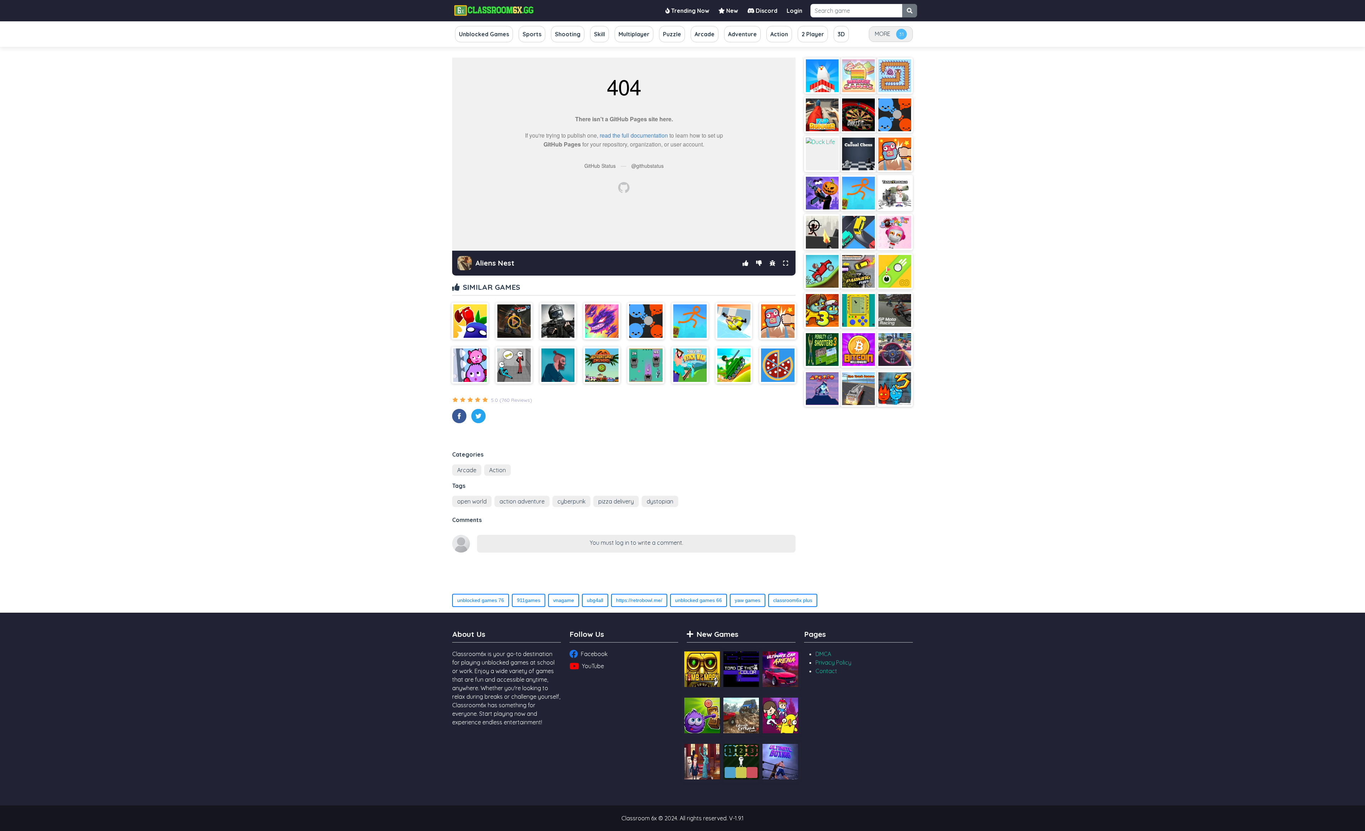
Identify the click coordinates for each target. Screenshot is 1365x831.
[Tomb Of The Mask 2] (702, 669)
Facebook (594, 653)
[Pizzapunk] (777, 365)
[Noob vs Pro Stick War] (689, 365)
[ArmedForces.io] (558, 321)
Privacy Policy (833, 662)
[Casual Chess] (858, 154)
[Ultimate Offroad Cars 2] (741, 715)
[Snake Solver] (895, 76)
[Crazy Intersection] (858, 232)
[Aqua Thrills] (734, 321)
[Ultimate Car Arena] (780, 669)
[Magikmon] (601, 321)
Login (794, 10)
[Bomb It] (895, 232)
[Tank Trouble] (895, 193)
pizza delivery (616, 501)
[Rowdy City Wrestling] (777, 321)
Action (497, 470)
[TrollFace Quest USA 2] (702, 761)
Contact (826, 671)
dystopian (660, 501)
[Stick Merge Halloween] (822, 193)
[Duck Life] (822, 154)
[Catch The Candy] (702, 715)
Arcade (466, 470)
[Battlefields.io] (645, 365)
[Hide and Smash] (469, 321)
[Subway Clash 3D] (514, 321)
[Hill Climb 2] (822, 271)
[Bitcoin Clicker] (858, 349)
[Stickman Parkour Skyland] (689, 321)
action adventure (522, 501)
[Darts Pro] (858, 115)
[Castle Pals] (780, 715)
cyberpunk (571, 501)
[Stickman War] (822, 232)
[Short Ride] (558, 365)
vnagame (563, 600)
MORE (882, 33)
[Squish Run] (469, 365)
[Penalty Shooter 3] (822, 349)
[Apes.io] (822, 389)
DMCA (823, 653)
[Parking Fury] (858, 271)
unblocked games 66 (698, 600)
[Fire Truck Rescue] (858, 389)
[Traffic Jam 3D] (895, 349)
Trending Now (689, 10)
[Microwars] (645, 321)
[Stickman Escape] (514, 365)
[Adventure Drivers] (601, 365)
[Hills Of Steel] (734, 365)
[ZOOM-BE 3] (822, 310)
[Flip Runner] (822, 115)
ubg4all (595, 600)
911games (528, 600)
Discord (765, 10)
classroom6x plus (792, 600)
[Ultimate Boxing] (780, 761)
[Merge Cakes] (858, 76)
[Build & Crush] (822, 76)
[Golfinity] (895, 271)
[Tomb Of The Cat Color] (741, 669)
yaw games (747, 600)
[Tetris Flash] (858, 310)
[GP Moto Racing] (895, 310)
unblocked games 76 (480, 600)
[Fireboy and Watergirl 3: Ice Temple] (895, 389)
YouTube (593, 666)
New (731, 10)
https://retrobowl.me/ (639, 600)
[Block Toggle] (741, 761)
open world (472, 501)
